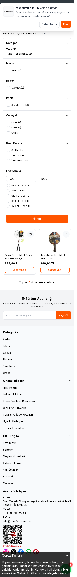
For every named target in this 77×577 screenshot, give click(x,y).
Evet (66, 24)
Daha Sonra (49, 24)
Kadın (6, 339)
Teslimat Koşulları (13, 428)
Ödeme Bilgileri (12, 394)
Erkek (6, 346)
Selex (8, 255)
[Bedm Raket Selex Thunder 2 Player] (19, 240)
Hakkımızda (10, 387)
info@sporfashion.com (17, 521)
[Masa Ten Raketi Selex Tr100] (55, 240)
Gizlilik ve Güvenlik (14, 407)
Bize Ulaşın (9, 442)
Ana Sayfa (8, 33)
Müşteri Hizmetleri (14, 456)
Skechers (9, 366)
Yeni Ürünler (10, 469)
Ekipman (32, 33)
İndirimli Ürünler (12, 463)
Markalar (8, 483)
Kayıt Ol (63, 315)
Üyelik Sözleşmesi (14, 421)
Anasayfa (8, 476)
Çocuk (20, 33)
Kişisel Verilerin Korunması (19, 401)
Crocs (6, 372)
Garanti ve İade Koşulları (18, 414)
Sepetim (8, 449)
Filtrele (37, 218)
